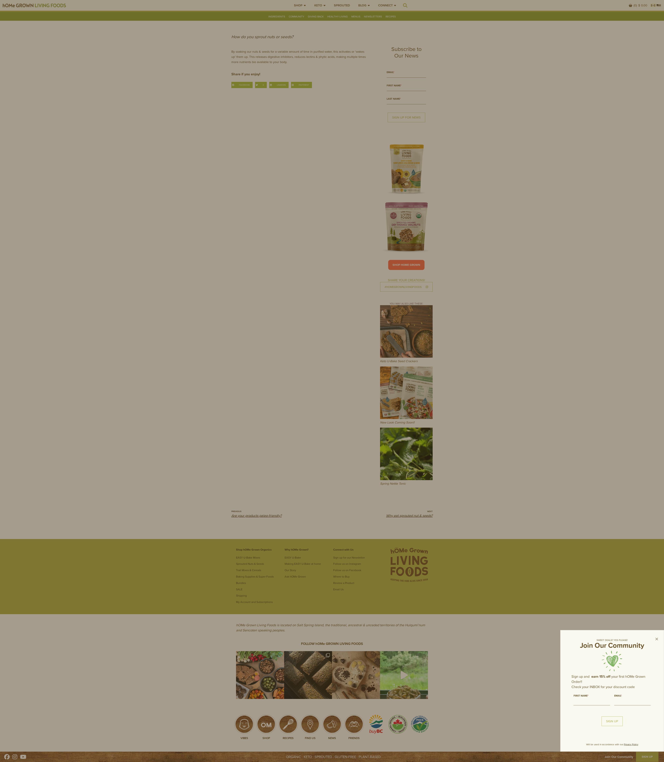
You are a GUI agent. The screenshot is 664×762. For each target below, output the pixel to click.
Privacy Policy (631, 744)
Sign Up (612, 721)
